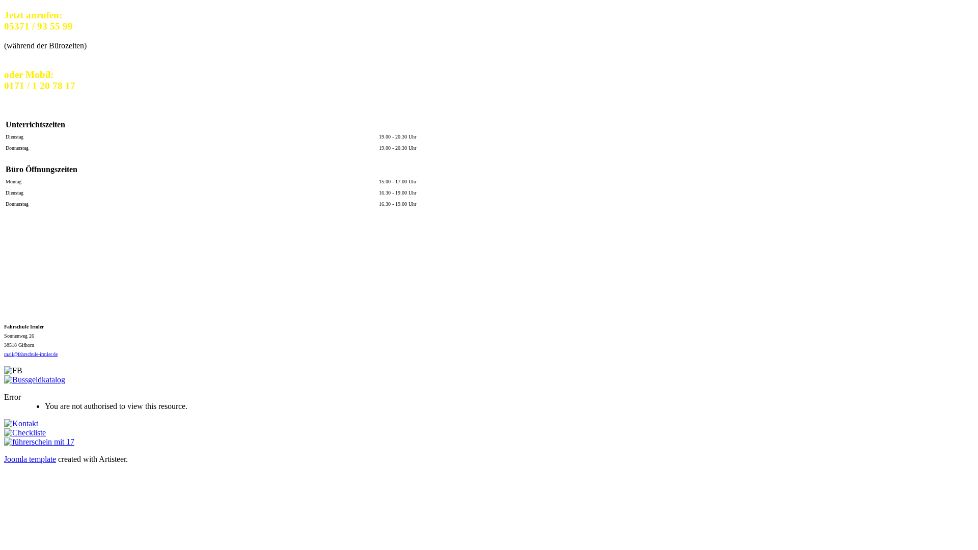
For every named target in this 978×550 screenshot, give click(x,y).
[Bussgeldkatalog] (34, 379)
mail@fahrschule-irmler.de (31, 354)
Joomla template (30, 459)
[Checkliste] (25, 432)
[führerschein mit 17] (39, 441)
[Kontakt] (21, 423)
